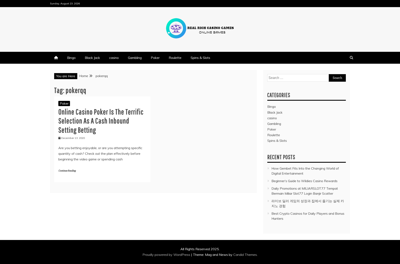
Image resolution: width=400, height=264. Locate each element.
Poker (155, 58)
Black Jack (92, 58)
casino (114, 58)
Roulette (175, 58)
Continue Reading (67, 170)
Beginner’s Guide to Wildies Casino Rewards (304, 181)
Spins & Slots (200, 58)
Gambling (135, 58)
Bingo (71, 58)
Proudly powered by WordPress (166, 255)
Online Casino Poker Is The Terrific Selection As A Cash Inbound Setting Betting (101, 120)
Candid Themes (245, 255)
